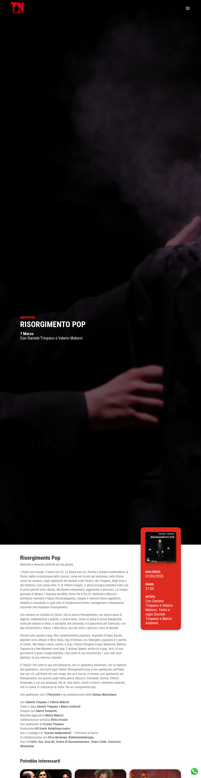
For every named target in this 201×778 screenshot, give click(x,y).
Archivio (27, 317)
